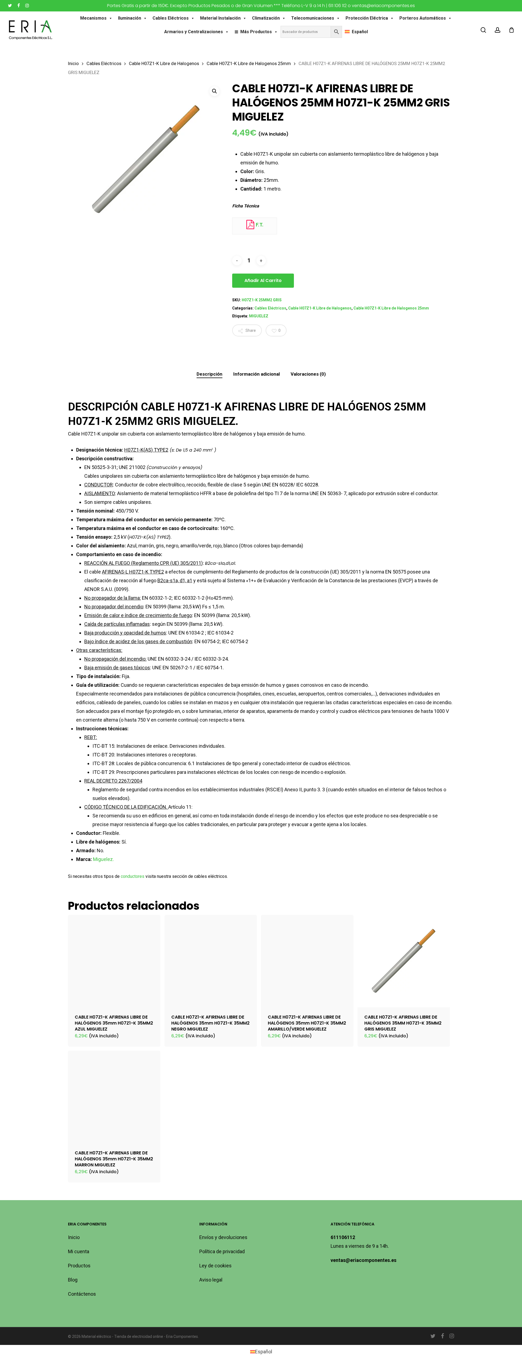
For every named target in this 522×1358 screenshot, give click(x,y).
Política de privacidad (222, 1251)
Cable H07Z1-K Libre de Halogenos (164, 63)
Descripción (209, 374)
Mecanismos (93, 18)
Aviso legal (210, 1280)
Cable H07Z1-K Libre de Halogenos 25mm (249, 63)
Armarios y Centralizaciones (193, 31)
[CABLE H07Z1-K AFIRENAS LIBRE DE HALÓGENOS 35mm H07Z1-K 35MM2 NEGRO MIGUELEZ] (210, 961)
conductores (132, 876)
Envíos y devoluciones (223, 1237)
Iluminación (129, 18)
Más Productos (256, 31)
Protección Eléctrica (367, 18)
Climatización (266, 18)
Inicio (73, 63)
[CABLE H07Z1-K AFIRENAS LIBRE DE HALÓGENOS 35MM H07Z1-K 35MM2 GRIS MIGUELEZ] (404, 961)
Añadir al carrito (263, 280)
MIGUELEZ (258, 316)
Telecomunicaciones (312, 18)
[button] (214, 91)
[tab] (209, 374)
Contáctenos (82, 1294)
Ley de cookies (215, 1265)
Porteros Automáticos (422, 18)
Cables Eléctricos (171, 18)
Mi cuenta (78, 1251)
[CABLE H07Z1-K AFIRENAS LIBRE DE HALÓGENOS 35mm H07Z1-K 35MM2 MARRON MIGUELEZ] (114, 1097)
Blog (72, 1280)
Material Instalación (220, 18)
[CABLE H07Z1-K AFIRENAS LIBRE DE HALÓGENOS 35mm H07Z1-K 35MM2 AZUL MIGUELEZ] (114, 961)
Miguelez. (103, 859)
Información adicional (256, 374)
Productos (79, 1265)
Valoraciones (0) (308, 374)
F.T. (259, 225)
